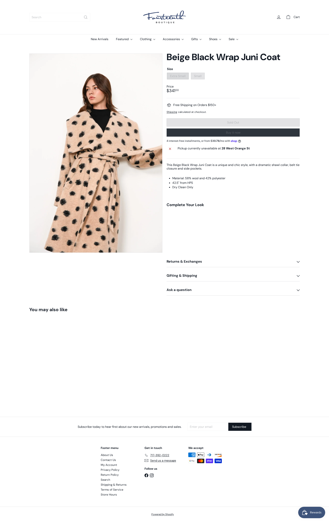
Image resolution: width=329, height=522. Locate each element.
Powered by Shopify (162, 514)
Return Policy (110, 475)
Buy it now (233, 133)
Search (105, 480)
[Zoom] (96, 153)
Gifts (195, 39)
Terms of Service (112, 490)
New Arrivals (99, 39)
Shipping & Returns (114, 485)
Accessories (172, 39)
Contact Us (108, 460)
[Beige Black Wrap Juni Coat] (233, 228)
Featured (122, 39)
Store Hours (109, 494)
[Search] (85, 17)
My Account (109, 465)
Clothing (146, 39)
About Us (107, 455)
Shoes (213, 39)
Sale (232, 39)
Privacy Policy (110, 470)
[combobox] (59, 17)
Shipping (172, 112)
